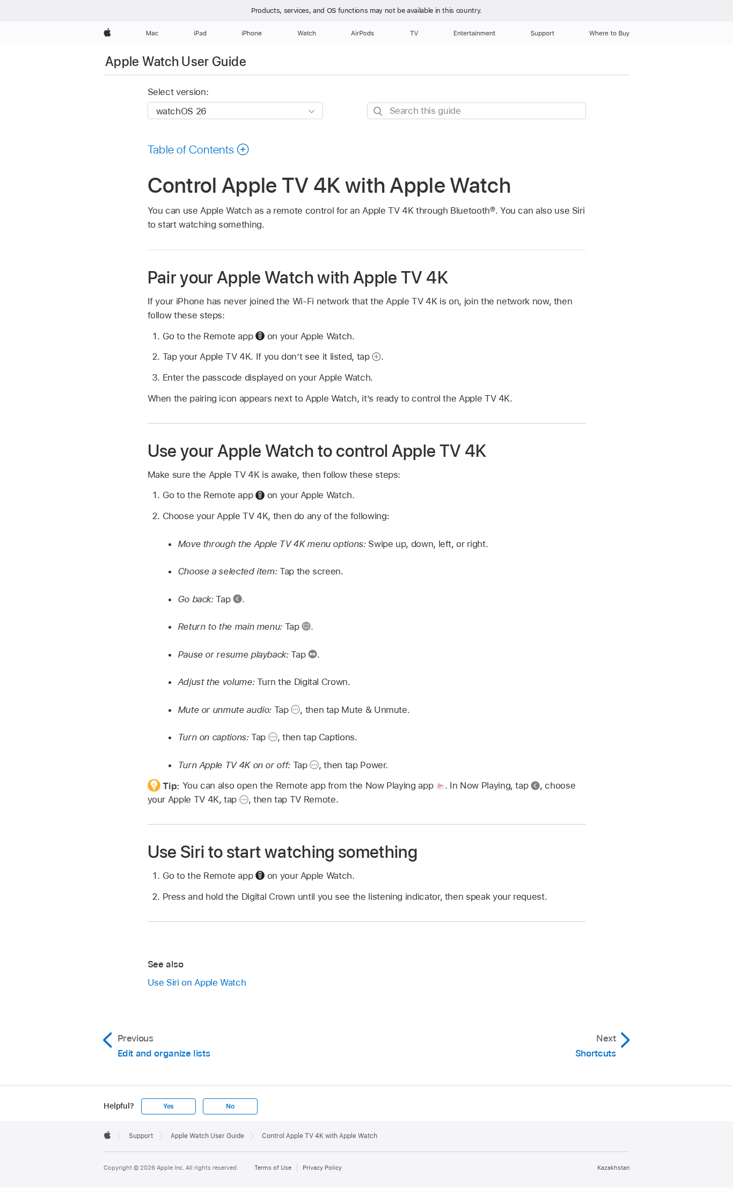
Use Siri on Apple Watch (197, 982)
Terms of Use (272, 1167)
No (230, 1106)
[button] (199, 149)
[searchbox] (476, 111)
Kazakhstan (613, 1167)
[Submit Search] (378, 111)
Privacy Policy (322, 1167)
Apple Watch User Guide (175, 61)
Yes (168, 1106)
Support (141, 1136)
